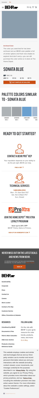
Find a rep (18, 167)
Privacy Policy (30, 263)
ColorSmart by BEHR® (9, 327)
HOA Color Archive (8, 340)
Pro (10, 2)
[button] (9, 393)
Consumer (4, 2)
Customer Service (7, 311)
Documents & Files (8, 331)
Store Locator (6, 303)
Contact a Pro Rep (7, 307)
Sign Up (19, 267)
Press (3, 290)
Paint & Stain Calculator (9, 336)
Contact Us (5, 294)
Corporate (5, 286)
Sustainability (6, 282)
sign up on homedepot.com (18, 233)
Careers (4, 298)
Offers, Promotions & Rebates (11, 315)
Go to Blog (24, 340)
